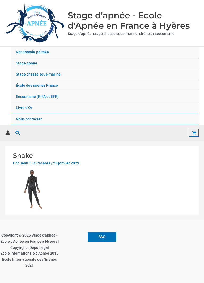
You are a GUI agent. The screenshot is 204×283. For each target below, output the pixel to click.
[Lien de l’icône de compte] (7, 132)
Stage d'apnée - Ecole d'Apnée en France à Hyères (129, 20)
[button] (17, 133)
